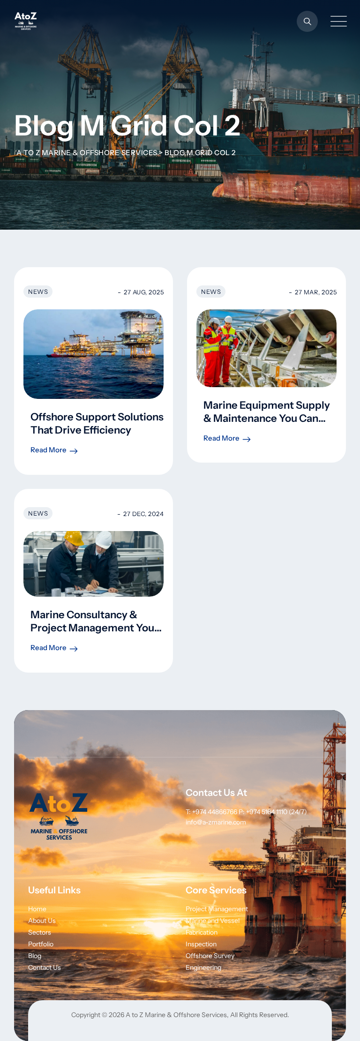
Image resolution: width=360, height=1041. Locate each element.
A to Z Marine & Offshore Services (176, 1015)
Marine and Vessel (213, 920)
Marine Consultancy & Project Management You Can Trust (92, 627)
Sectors (39, 932)
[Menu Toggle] (336, 21)
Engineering (203, 967)
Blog (34, 955)
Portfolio (40, 944)
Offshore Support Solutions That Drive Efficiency (97, 423)
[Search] (307, 21)
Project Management (217, 909)
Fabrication (202, 932)
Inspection (201, 944)
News (38, 291)
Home (37, 909)
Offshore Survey (210, 955)
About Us (42, 920)
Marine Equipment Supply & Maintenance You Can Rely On (266, 418)
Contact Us (44, 967)
